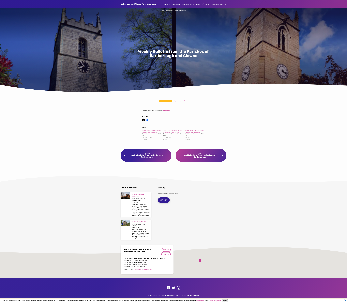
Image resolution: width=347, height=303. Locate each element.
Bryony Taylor (178, 101)
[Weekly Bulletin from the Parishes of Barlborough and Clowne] (152, 134)
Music (198, 4)
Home (162, 10)
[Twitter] (174, 288)
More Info (166, 249)
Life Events (205, 4)
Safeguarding (176, 4)
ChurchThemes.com (193, 295)
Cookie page (200, 301)
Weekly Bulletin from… (180, 10)
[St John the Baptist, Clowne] (125, 223)
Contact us (167, 4)
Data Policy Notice (215, 301)
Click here (167, 111)
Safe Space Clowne (188, 4)
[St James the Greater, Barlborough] (125, 195)
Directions (166, 254)
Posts (167, 10)
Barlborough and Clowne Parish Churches (138, 4)
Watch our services (217, 4)
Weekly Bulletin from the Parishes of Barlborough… (147, 156)
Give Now (163, 200)
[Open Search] (225, 4)
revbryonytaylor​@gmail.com (139, 204)
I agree (224, 301)
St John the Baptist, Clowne (140, 222)
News (171, 10)
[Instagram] (179, 288)
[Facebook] (168, 288)
